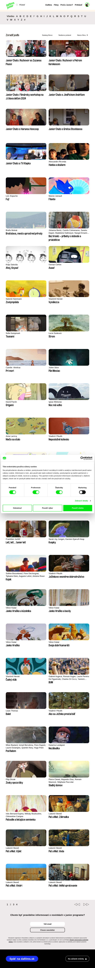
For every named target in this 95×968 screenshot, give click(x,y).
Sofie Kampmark (13, 333)
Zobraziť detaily (81, 501)
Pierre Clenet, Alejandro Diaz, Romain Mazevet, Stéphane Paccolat (65, 780)
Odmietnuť (17, 508)
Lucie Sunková (55, 333)
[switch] (36, 492)
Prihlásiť (78, 5)
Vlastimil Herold (55, 299)
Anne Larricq (11, 436)
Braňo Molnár (11, 230)
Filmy (56, 5)
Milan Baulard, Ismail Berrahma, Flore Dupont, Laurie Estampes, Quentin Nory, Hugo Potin (26, 746)
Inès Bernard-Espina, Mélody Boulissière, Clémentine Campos (24, 815)
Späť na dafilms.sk (22, 958)
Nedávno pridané (65, 35)
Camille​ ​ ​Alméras (13, 367)
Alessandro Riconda (57, 162)
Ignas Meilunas (55, 402)
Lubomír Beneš (55, 814)
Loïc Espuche (12, 196)
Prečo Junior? (66, 5)
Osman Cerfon (55, 265)
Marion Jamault (55, 196)
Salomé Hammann (14, 299)
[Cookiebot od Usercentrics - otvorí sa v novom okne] (82, 458)
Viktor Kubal (11, 608)
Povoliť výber (47, 508)
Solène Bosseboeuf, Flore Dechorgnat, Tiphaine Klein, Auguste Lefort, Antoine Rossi (25, 574)
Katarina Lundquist (57, 745)
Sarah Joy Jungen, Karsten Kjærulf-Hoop (66, 539)
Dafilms (48, 5)
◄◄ (77, 904)
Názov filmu (81, 35)
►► (86, 904)
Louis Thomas (12, 711)
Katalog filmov (47, 35)
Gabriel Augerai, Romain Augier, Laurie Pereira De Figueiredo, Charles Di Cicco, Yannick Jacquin (69, 677)
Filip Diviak (10, 779)
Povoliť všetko (78, 508)
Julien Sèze (54, 367)
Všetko (10, 16)
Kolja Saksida (12, 265)
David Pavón (11, 402)
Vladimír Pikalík (55, 436)
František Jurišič (13, 539)
